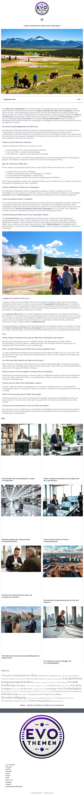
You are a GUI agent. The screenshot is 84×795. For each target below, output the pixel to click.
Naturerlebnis (5, 691)
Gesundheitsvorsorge (40, 685)
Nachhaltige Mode (54, 688)
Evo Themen (10, 765)
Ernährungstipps (52, 682)
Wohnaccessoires (21, 701)
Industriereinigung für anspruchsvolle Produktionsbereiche (16, 540)
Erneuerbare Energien (40, 682)
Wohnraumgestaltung (39, 700)
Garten (8, 769)
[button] (42, 19)
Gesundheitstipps (30, 685)
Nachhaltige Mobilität (38, 689)
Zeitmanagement (57, 701)
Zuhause (8, 767)
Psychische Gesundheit (45, 691)
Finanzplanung (62, 682)
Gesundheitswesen (53, 685)
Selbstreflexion (23, 694)
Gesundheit (20, 685)
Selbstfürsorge (9, 694)
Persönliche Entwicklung (17, 691)
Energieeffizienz (72, 678)
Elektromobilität (57, 679)
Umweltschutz (7, 701)
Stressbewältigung (13, 697)
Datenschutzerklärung (13, 786)
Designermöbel (5, 679)
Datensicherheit (74, 676)
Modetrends (26, 688)
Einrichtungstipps (47, 679)
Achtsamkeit (6, 675)
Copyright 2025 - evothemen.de (42, 793)
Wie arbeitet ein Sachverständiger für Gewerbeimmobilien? (57, 662)
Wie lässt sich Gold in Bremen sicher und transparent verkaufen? (17, 596)
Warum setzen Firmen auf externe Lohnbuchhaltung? (56, 540)
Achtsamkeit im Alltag (25, 675)
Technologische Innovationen (64, 698)
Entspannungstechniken (17, 682)
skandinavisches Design (39, 694)
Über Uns (9, 780)
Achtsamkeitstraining (46, 676)
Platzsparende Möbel (31, 691)
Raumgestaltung (59, 691)
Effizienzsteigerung (34, 679)
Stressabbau (56, 694)
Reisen (22, 705)
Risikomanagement (74, 691)
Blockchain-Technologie (62, 676)
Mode (7, 773)
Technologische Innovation (45, 698)
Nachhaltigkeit (72, 688)
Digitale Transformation (18, 679)
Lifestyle (8, 771)
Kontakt (8, 782)
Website (8, 784)
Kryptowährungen (65, 685)
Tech (7, 778)
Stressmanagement (31, 698)
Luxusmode (16, 689)
